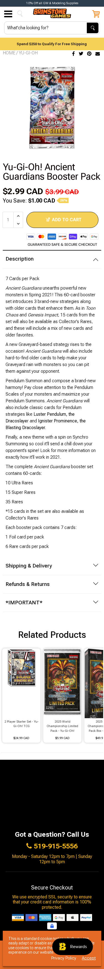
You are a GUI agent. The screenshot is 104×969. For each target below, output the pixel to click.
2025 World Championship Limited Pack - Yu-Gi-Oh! (62, 726)
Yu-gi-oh (28, 53)
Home (9, 53)
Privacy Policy (63, 958)
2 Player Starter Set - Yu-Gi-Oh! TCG (21, 724)
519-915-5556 (56, 846)
